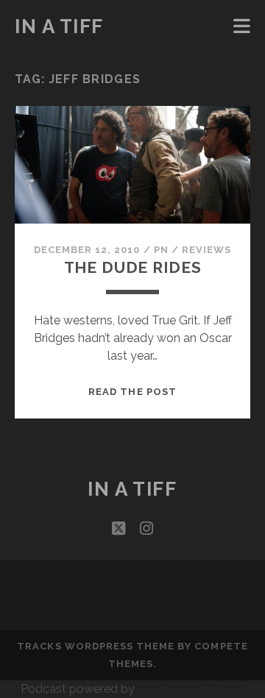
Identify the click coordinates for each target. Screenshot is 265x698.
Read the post (132, 391)
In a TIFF (59, 26)
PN (161, 249)
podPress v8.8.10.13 (191, 689)
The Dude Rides (133, 267)
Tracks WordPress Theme (95, 646)
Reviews (206, 249)
